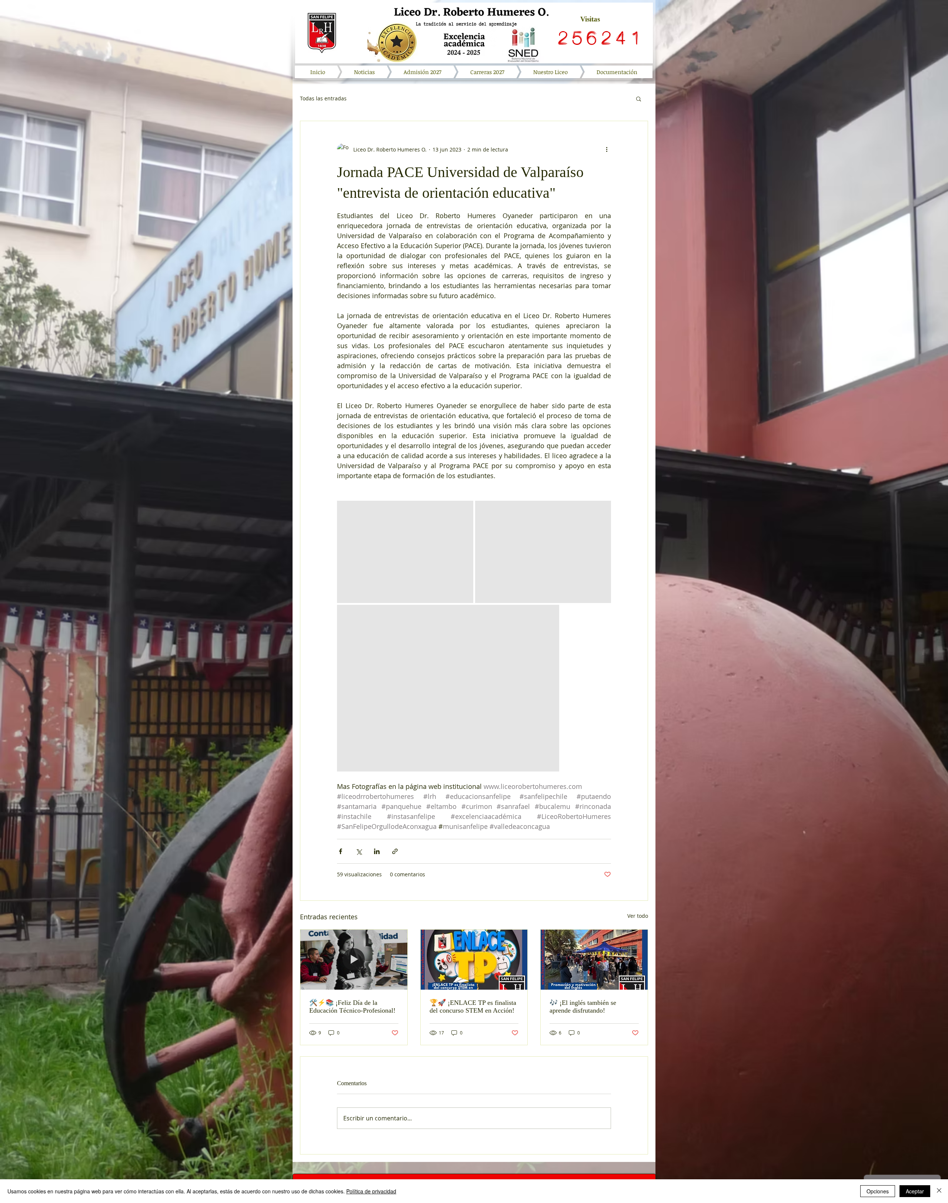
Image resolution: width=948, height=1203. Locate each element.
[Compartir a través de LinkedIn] (376, 851)
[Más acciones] (606, 149)
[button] (638, 98)
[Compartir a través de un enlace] (394, 851)
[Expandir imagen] (405, 552)
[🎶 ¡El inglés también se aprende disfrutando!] (594, 960)
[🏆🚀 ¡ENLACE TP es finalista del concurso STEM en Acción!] (474, 960)
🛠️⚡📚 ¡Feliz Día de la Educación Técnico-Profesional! (352, 1006)
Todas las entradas (323, 98)
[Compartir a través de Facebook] (340, 851)
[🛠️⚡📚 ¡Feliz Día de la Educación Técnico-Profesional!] (353, 960)
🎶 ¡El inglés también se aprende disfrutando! (583, 1006)
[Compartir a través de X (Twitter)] (358, 851)
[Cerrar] (939, 1191)
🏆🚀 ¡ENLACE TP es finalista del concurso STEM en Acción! (473, 1006)
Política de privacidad (371, 1191)
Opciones (878, 1191)
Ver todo (637, 915)
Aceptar (915, 1191)
